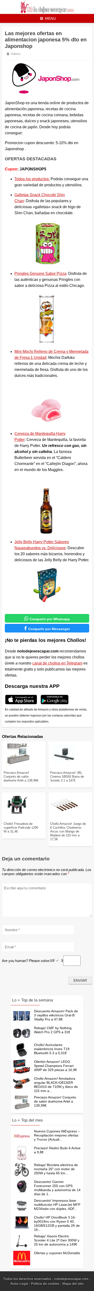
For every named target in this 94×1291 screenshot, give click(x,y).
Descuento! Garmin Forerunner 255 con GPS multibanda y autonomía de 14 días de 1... (57, 1188)
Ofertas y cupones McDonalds (57, 1253)
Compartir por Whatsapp (47, 618)
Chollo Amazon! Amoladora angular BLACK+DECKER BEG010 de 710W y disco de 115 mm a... (56, 1085)
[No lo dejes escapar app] (21, 704)
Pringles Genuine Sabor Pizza (40, 273)
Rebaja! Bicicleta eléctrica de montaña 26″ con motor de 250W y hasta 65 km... (56, 1169)
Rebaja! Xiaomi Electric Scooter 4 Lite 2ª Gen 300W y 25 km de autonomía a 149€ (56, 1240)
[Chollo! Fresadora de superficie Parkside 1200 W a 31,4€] (17, 814)
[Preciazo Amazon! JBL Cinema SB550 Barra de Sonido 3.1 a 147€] (64, 763)
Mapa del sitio (73, 1283)
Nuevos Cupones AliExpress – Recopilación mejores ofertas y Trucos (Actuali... (57, 1135)
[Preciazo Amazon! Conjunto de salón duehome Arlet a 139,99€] (17, 763)
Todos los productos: (32, 179)
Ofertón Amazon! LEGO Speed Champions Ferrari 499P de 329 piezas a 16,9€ (55, 1066)
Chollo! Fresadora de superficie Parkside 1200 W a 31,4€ (21, 827)
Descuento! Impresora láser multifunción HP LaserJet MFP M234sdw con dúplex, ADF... (57, 1205)
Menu (50, 18)
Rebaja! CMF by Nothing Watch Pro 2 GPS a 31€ (53, 1030)
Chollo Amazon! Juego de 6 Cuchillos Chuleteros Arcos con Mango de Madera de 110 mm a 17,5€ (68, 831)
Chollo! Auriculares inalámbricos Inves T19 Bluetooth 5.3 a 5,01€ (51, 1049)
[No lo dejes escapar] (47, 12)
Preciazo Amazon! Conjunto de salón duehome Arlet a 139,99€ (21, 776)
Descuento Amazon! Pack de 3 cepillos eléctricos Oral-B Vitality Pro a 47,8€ (56, 1015)
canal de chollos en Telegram (57, 663)
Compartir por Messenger (47, 628)
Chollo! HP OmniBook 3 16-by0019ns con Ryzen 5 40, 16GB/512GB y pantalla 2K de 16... (57, 1223)
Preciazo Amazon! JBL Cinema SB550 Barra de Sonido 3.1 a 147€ (67, 776)
